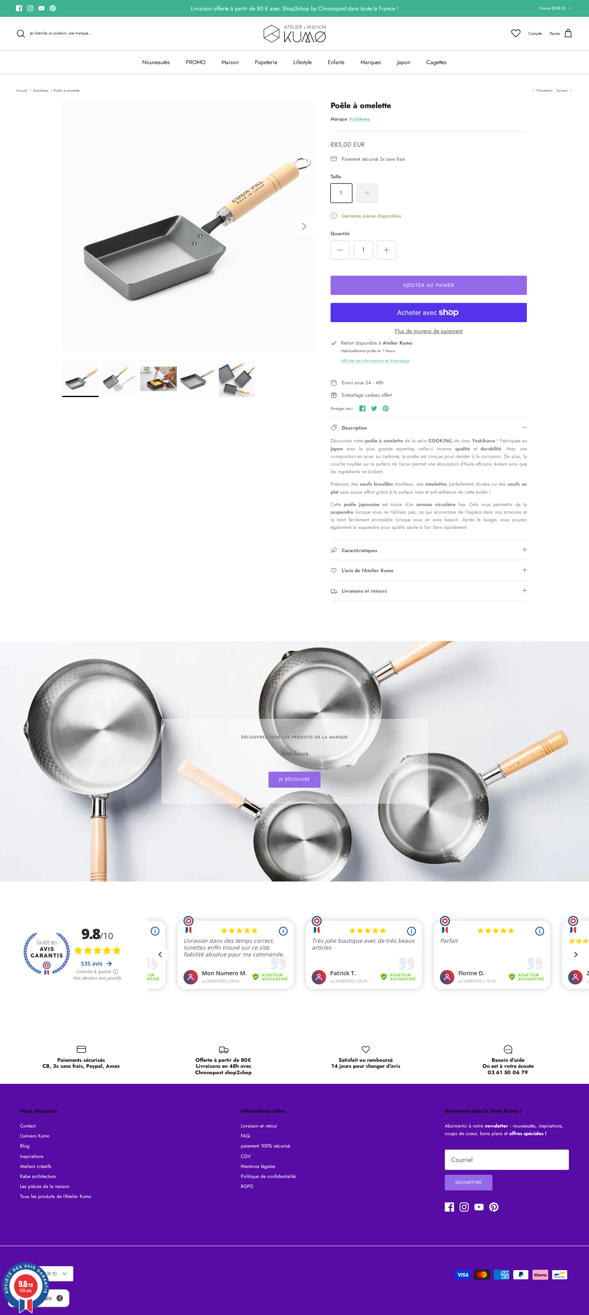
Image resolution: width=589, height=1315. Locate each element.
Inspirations (31, 1156)
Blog (25, 1146)
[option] (187, 226)
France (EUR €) (552, 8)
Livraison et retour (259, 1125)
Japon (403, 62)
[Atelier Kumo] (295, 33)
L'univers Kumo (35, 1136)
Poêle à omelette (67, 90)
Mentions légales (258, 1166)
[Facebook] (19, 8)
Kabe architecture (38, 1176)
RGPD (247, 1186)
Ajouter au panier (428, 285)
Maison (230, 62)
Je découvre (294, 779)
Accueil (21, 90)
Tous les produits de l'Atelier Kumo (55, 1196)
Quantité (340, 233)
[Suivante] (304, 226)
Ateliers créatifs (35, 1166)
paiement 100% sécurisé (265, 1146)
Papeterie (266, 62)
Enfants (336, 62)
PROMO (196, 62)
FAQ (245, 1136)
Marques (371, 62)
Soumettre (468, 1182)
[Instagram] (30, 8)
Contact (28, 1125)
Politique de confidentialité (268, 1176)
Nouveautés (156, 62)
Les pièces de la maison (44, 1186)
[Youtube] (41, 8)
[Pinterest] (53, 8)
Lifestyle (302, 62)
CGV (246, 1156)
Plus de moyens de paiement (428, 331)
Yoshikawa (40, 90)
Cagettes (436, 62)
